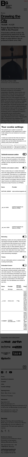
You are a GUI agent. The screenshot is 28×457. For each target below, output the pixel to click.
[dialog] (14, 228)
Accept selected (6, 147)
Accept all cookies (20, 147)
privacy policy (5, 142)
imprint (16, 142)
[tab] (11, 154)
